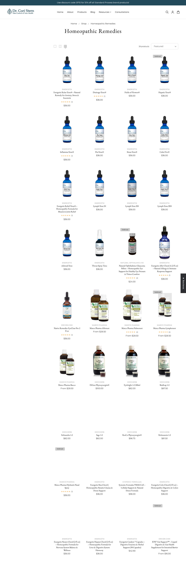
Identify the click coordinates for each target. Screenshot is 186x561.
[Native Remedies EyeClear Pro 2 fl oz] (67, 305)
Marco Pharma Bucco (67, 385)
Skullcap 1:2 (164, 385)
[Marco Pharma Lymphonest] (164, 305)
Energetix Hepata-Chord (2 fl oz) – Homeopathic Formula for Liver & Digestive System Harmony (99, 546)
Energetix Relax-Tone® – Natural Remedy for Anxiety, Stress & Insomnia (67, 95)
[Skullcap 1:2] (164, 362)
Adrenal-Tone (66, 265)
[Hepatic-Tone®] (164, 70)
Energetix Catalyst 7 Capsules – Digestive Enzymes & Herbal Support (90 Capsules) (132, 544)
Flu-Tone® (99, 152)
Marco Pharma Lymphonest (164, 328)
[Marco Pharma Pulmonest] (132, 305)
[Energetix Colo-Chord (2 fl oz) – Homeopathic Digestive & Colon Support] (164, 462)
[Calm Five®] (164, 129)
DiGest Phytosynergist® (99, 385)
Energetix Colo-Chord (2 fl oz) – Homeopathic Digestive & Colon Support (164, 488)
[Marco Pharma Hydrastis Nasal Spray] (67, 462)
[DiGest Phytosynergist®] (99, 362)
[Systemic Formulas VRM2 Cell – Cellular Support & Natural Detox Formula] (132, 462)
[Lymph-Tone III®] (164, 183)
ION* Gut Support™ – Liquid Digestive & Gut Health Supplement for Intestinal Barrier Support (164, 546)
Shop (83, 23)
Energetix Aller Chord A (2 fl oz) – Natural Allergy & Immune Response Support (164, 268)
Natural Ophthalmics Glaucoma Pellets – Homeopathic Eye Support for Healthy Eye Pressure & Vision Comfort (132, 270)
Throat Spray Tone (99, 265)
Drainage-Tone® (99, 92)
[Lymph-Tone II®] (132, 183)
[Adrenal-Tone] (67, 243)
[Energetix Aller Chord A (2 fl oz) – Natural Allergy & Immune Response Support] (164, 243)
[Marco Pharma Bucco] (67, 362)
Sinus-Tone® (132, 152)
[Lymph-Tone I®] (99, 183)
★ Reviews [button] (183, 283)
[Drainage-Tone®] (99, 70)
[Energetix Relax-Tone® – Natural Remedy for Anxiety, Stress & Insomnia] (67, 70)
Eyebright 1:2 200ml (132, 385)
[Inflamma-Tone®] (67, 129)
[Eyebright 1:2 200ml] (132, 362)
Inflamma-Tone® (67, 152)
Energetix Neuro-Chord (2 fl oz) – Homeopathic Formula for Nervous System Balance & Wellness (67, 546)
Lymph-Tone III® (165, 206)
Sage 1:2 (99, 435)
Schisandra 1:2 (67, 435)
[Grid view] (55, 46)
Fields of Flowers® (132, 92)
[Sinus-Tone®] (132, 129)
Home (74, 23)
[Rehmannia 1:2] (164, 412)
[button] (167, 12)
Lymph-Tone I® (99, 206)
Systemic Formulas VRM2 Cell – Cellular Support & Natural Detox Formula (132, 488)
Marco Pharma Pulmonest (132, 328)
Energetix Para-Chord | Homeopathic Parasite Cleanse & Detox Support (99, 488)
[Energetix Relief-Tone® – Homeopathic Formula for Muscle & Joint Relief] (67, 183)
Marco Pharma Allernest (99, 328)
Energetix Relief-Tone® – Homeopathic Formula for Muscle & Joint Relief (67, 209)
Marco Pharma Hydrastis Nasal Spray (66, 486)
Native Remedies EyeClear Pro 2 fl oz (67, 329)
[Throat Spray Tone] (99, 243)
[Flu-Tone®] (99, 129)
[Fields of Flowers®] (132, 70)
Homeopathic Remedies (103, 23)
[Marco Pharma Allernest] (99, 305)
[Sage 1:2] (99, 412)
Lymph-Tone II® (132, 206)
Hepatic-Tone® (164, 92)
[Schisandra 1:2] (67, 412)
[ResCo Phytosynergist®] (132, 412)
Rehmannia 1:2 (164, 435)
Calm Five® (164, 152)
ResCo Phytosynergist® (132, 435)
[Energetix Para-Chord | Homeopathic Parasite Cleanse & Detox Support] (99, 462)
